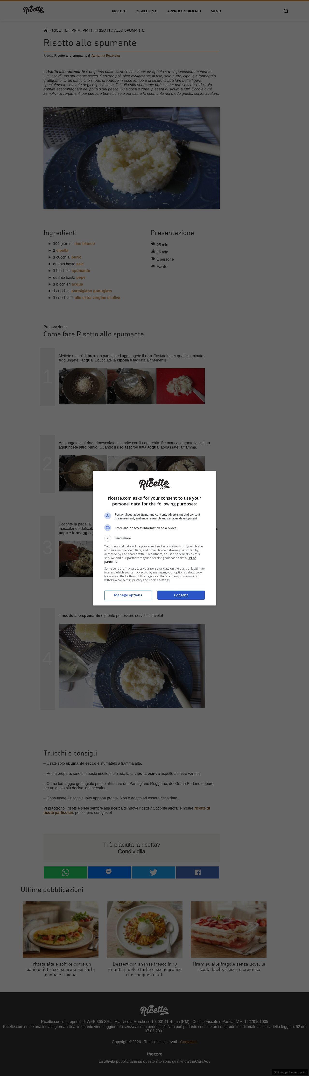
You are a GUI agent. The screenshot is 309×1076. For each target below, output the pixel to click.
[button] (154, 538)
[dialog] (154, 538)
